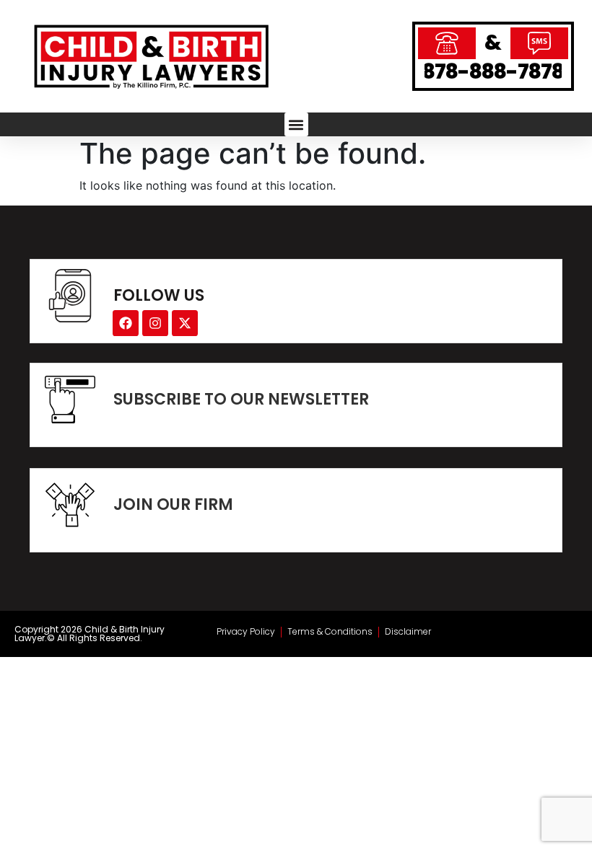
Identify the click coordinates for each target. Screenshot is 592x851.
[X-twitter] (185, 323)
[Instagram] (155, 323)
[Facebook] (126, 323)
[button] (296, 124)
